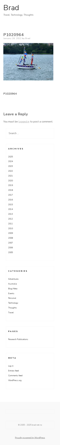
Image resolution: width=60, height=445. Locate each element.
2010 (10, 228)
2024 (10, 161)
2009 (10, 233)
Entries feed (13, 370)
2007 (10, 242)
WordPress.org (15, 380)
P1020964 (10, 94)
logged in (23, 121)
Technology (13, 303)
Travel (11, 312)
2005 (10, 252)
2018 (10, 190)
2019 (10, 185)
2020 (10, 180)
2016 (10, 199)
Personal (12, 298)
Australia (12, 283)
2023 (10, 166)
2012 (10, 219)
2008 (10, 238)
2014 (10, 209)
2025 (10, 156)
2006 (10, 247)
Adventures (13, 279)
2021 (10, 175)
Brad (11, 8)
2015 (10, 204)
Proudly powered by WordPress (30, 437)
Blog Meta (12, 288)
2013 (10, 214)
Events (11, 293)
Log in (11, 366)
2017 (10, 195)
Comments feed (15, 375)
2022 (10, 171)
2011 (10, 223)
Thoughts (12, 307)
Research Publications (18, 339)
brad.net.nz (37, 425)
